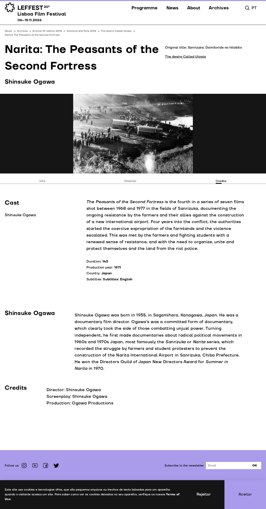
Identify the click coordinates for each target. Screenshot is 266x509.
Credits (221, 181)
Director (130, 181)
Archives (22, 31)
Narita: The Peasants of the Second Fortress (32, 35)
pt (254, 8)
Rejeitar (204, 494)
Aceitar (245, 494)
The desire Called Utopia (116, 31)
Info (42, 181)
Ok (254, 465)
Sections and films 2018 (81, 31)
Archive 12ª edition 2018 (47, 31)
